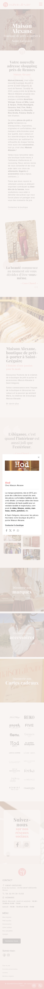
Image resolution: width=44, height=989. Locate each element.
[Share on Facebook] (6, 530)
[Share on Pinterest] (14, 530)
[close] (38, 457)
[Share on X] (10, 530)
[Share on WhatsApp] (17, 530)
